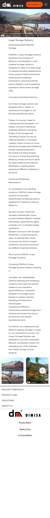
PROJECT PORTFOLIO (13, 389)
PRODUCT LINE (9, 395)
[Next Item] (42, 370)
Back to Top (25, 429)
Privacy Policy (25, 422)
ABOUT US (7, 405)
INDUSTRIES (8, 400)
